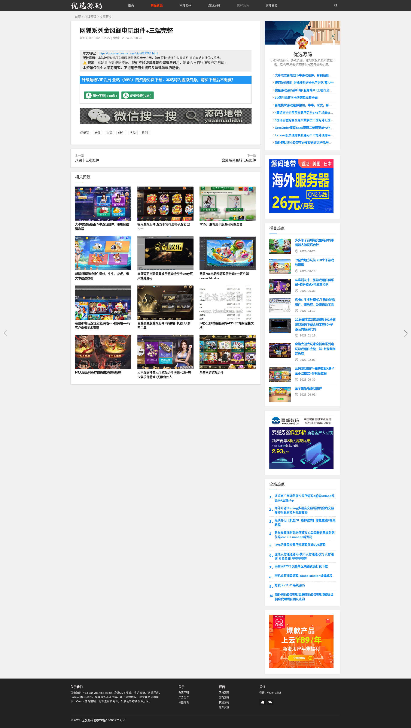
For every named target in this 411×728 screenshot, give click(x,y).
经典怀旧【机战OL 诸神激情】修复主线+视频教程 (305, 522)
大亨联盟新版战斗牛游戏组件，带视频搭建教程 (306, 75)
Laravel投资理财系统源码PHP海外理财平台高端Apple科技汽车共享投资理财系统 (329, 135)
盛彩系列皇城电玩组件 (239, 160)
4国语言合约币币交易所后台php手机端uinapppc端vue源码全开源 (320, 112)
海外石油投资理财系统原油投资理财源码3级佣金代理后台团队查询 (304, 597)
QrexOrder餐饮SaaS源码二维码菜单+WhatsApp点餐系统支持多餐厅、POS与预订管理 (333, 127)
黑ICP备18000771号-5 (110, 720)
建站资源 (271, 5)
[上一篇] (5, 333)
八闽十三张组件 (87, 160)
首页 (131, 5)
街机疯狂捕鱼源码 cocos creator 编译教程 (303, 575)
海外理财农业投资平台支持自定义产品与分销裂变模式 (311, 142)
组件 (121, 133)
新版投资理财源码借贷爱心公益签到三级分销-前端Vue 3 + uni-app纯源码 (305, 535)
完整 (133, 133)
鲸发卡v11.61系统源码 (290, 585)
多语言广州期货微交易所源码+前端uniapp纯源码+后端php (305, 498)
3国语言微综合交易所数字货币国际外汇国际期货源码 (310, 120)
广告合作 (184, 697)
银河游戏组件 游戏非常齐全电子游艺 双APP (304, 82)
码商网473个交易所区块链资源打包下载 (301, 566)
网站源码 (185, 5)
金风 (98, 133)
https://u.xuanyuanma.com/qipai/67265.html (128, 53)
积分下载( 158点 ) (105, 95)
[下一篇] (405, 333)
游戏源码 (214, 5)
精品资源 (157, 5)
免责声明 (184, 692)
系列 (145, 133)
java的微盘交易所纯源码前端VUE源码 (300, 544)
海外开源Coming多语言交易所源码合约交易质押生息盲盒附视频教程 (304, 510)
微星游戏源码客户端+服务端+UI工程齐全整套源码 (308, 90)
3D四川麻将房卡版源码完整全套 (296, 97)
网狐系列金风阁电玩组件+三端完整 (126, 30)
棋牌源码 (243, 5)
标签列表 (184, 702)
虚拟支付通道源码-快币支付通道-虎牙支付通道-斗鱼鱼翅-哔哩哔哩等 (304, 556)
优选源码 (87, 720)
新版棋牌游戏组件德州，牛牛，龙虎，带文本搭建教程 (311, 105)
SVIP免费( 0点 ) (140, 95)
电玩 (109, 133)
